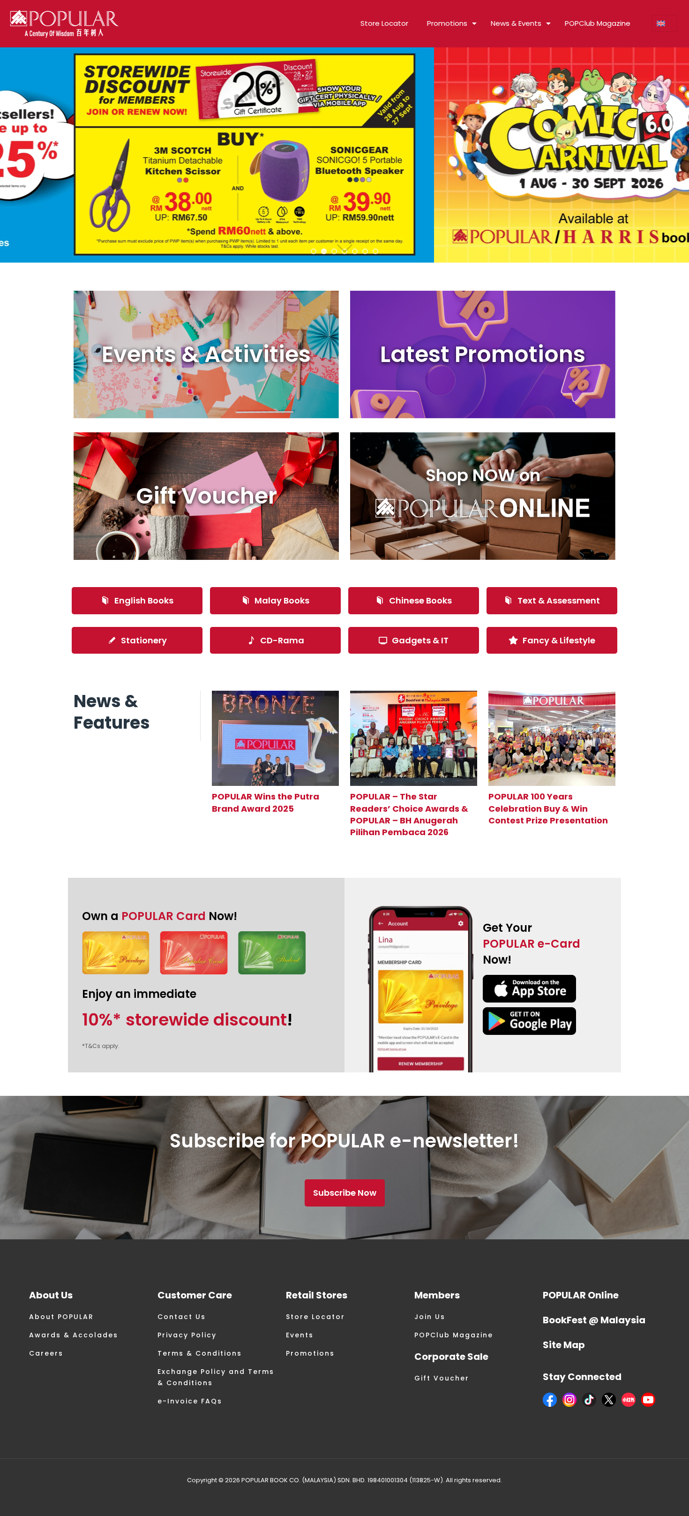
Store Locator (315, 1316)
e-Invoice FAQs (189, 1401)
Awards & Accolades (73, 1335)
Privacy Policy (187, 1335)
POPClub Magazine (453, 1335)
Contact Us (181, 1316)
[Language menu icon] (664, 23)
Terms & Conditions (199, 1353)
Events (300, 1335)
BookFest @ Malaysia (594, 1320)
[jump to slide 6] (365, 251)
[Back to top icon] (644, 1497)
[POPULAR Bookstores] (64, 23)
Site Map (564, 1344)
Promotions (310, 1353)
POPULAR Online (581, 1295)
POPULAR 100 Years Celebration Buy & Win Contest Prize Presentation (548, 808)
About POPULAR (61, 1316)
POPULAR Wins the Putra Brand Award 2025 (265, 802)
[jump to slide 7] (375, 251)
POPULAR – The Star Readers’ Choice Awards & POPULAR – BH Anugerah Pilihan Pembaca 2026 (409, 814)
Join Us (429, 1316)
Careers (46, 1353)
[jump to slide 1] (313, 251)
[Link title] (275, 738)
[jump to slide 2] (324, 251)
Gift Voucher (441, 1378)
